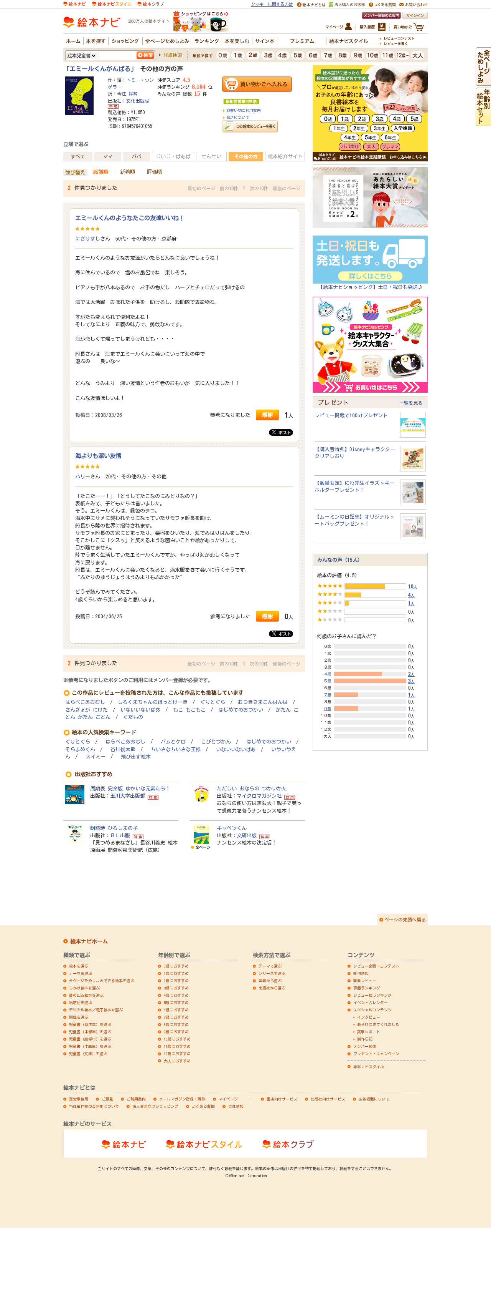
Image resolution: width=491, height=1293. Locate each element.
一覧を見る (410, 402)
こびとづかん (216, 741)
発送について (237, 117)
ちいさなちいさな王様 (176, 749)
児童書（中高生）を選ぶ (90, 1046)
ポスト (283, 432)
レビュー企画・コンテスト (376, 966)
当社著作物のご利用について (94, 1106)
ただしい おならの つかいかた (252, 788)
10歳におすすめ (177, 1039)
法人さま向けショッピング (155, 1106)
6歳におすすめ (176, 1010)
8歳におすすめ (176, 1024)
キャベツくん (232, 828)
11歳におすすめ (177, 1046)
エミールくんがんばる (100, 69)
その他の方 (245, 156)
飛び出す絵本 (136, 756)
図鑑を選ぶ (78, 1017)
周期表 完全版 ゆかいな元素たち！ (130, 788)
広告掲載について (374, 1099)
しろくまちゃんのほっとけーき (153, 702)
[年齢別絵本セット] (483, 122)
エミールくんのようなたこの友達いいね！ (130, 218)
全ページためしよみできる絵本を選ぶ (101, 981)
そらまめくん (80, 749)
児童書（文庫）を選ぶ (88, 1054)
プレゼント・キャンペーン (376, 1054)
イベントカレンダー (370, 1002)
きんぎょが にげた (86, 709)
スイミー (95, 756)
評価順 (154, 171)
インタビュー (368, 1017)
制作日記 (364, 1039)
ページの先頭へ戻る (405, 919)
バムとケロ (173, 741)
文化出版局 (137, 100)
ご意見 (107, 1099)
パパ (136, 156)
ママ (107, 156)
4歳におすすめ (176, 995)
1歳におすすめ (176, 973)
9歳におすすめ (176, 1032)
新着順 (127, 171)
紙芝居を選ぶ (80, 1002)
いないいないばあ (140, 709)
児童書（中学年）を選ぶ (90, 1032)
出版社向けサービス (328, 1099)
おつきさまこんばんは (263, 702)
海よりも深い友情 (98, 456)
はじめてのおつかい (240, 709)
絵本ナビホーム (89, 941)
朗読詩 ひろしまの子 (114, 828)
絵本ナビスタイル (368, 1067)
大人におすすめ (177, 1061)
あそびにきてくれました (378, 1024)
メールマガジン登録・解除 (182, 1099)
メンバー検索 (364, 1046)
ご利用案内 (136, 1099)
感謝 (267, 415)
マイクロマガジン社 (259, 795)
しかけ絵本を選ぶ (84, 988)
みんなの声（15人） (339, 560)
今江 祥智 (127, 93)
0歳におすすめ (176, 966)
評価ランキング (366, 988)
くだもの (133, 717)
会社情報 (236, 1106)
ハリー (82, 476)
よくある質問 (203, 1106)
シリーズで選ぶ (272, 973)
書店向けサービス (282, 1099)
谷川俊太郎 (122, 749)
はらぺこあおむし (85, 702)
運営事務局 (78, 1099)
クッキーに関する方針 (272, 4)
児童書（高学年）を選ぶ (90, 1039)
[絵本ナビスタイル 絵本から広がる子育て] (111, 3)
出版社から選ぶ (272, 988)
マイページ (228, 1099)
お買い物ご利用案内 (243, 110)
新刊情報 (361, 973)
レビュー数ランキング (372, 995)
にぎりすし (87, 238)
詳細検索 (172, 55)
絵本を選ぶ (78, 966)
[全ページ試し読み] (483, 82)
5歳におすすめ (176, 1002)
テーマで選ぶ (270, 966)
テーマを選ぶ (80, 973)
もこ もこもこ (189, 709)
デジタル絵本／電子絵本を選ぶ (96, 1010)
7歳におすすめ (176, 1017)
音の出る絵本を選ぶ (86, 995)
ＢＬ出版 (120, 835)
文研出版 (247, 835)
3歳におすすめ (176, 988)
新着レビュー (364, 981)
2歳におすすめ (176, 981)
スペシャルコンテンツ (372, 1010)
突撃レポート (368, 1032)
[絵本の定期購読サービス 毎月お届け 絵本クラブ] (150, 3)
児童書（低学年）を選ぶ (90, 1024)
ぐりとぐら (212, 702)
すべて (78, 156)
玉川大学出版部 (127, 795)
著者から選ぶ (270, 981)
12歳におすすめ (177, 1054)
